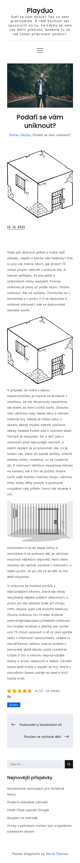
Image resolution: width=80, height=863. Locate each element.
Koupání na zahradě (22, 818)
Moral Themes (57, 854)
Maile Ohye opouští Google (28, 810)
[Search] (69, 764)
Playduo (40, 10)
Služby (13, 705)
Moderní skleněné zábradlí (27, 802)
